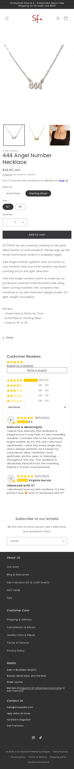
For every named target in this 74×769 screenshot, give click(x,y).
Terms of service (38, 757)
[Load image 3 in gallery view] (59, 135)
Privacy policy (18, 757)
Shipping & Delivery (19, 619)
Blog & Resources (18, 574)
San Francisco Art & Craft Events (28, 582)
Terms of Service (18, 642)
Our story (13, 567)
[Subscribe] (63, 541)
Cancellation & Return (21, 627)
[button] (7, 18)
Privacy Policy (15, 650)
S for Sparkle (22, 751)
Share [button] (9, 337)
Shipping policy (58, 757)
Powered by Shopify (39, 751)
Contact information (39, 762)
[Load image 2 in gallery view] (36, 135)
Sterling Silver (38, 193)
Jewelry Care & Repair (21, 635)
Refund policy (60, 751)
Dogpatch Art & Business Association (40, 688)
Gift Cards (13, 590)
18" (20, 207)
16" (8, 207)
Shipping (7, 174)
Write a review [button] (37, 370)
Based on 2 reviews (20, 365)
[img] (25, 418)
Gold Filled (15, 194)
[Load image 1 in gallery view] (14, 135)
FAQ (9, 598)
